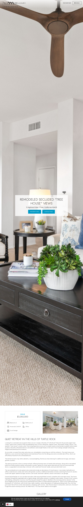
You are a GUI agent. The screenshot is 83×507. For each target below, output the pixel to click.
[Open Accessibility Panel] (3, 504)
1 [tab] (38, 403)
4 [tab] (45, 403)
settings (57, 500)
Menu (78, 3)
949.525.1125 (67, 3)
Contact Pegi (48, 211)
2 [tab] (40, 403)
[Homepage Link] (14, 3)
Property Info (34, 211)
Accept (67, 499)
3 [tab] (43, 403)
